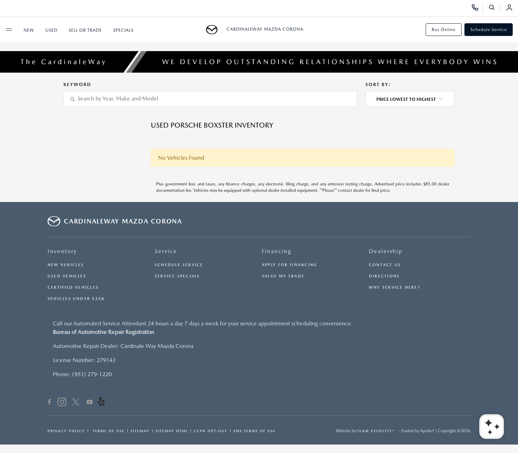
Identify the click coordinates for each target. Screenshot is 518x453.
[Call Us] (477, 8)
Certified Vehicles (73, 287)
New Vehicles (66, 265)
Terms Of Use (107, 431)
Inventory (62, 251)
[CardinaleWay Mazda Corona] (214, 29)
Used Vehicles (67, 276)
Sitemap (139, 431)
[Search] (494, 8)
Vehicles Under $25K (76, 298)
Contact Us (385, 265)
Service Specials (177, 276)
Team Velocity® (376, 431)
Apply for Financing (289, 265)
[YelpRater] (101, 403)
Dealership (385, 251)
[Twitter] (76, 403)
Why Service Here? (394, 287)
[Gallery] (259, 62)
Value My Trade (283, 276)
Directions (384, 276)
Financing (276, 251)
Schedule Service (488, 29)
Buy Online (444, 29)
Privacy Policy (66, 431)
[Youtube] (89, 403)
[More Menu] (8, 29)
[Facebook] (49, 403)
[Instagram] (61, 403)
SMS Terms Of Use (254, 431)
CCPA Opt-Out (210, 431)
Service (166, 251)
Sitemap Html (171, 431)
